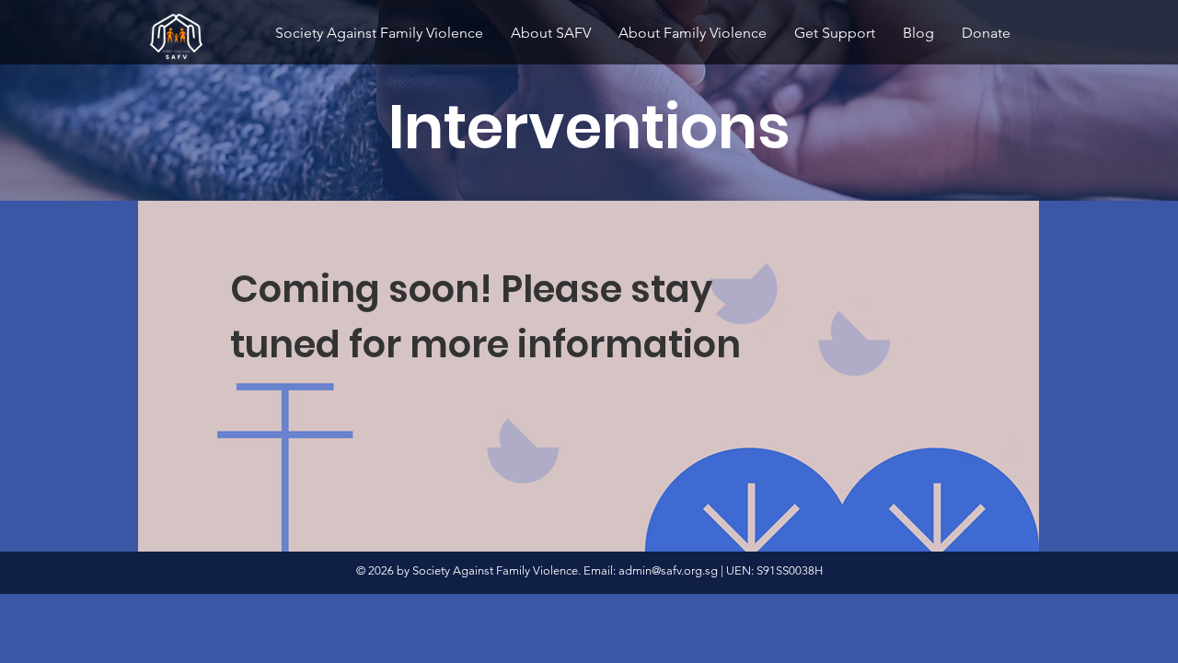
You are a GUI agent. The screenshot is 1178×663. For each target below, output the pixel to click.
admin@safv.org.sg (668, 570)
